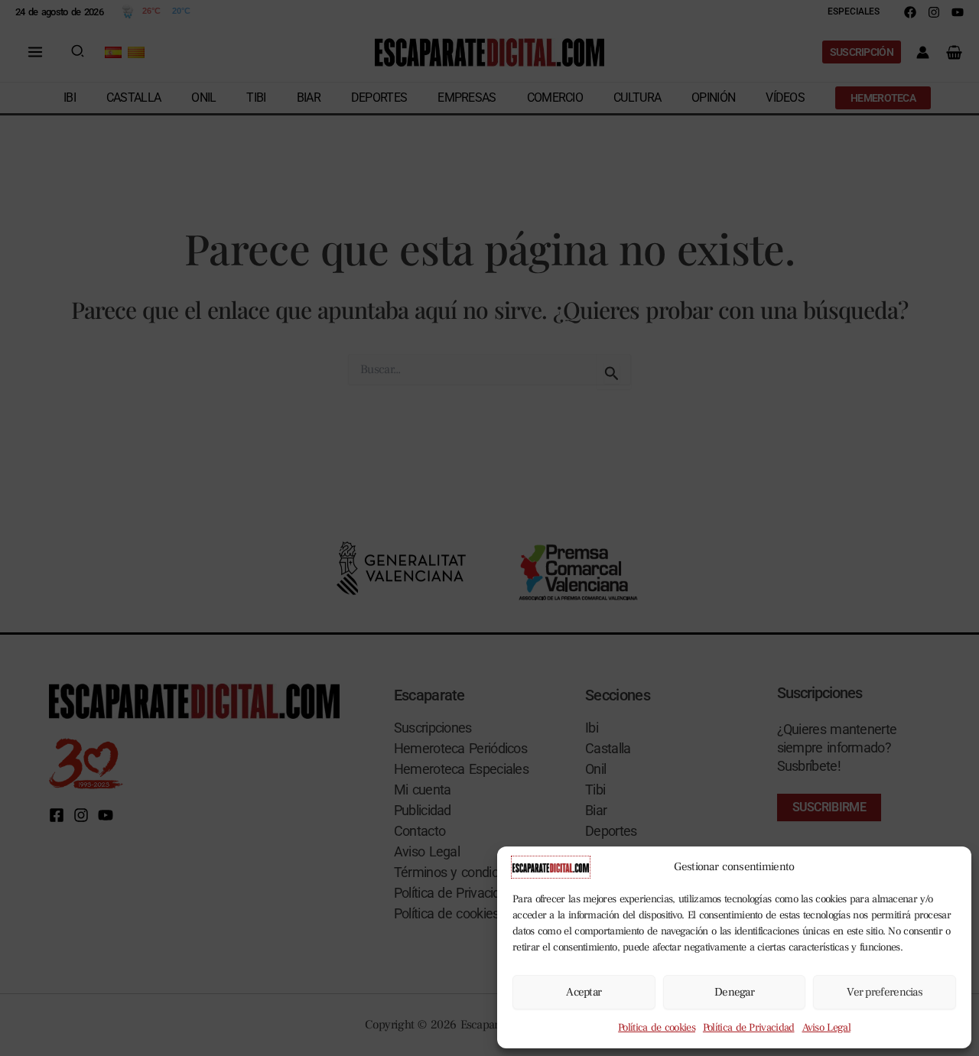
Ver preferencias (884, 992)
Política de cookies (656, 1028)
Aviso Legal (826, 1028)
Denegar (734, 992)
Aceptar (583, 992)
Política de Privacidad (749, 1028)
